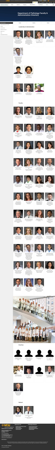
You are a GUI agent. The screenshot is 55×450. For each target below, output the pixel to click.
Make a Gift (43, 2)
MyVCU (39, 2)
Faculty (47, 2)
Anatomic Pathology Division (33, 426)
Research (24, 4)
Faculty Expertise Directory (4, 34)
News (47, 4)
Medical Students (18, 427)
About (12, 4)
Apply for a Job (2, 31)
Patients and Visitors (19, 428)
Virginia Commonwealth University (6, 430)
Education (18, 4)
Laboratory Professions (4, 29)
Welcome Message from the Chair (5, 24)
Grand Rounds (40, 4)
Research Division (31, 429)
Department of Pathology (4, 4)
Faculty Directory (4, 439)
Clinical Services (32, 4)
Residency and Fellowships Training (21, 426)
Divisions (2, 26)
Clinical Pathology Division (33, 427)
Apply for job (50, 2)
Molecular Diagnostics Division (33, 428)
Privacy (3, 445)
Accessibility (6, 445)
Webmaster (9, 445)
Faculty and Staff (18, 429)
